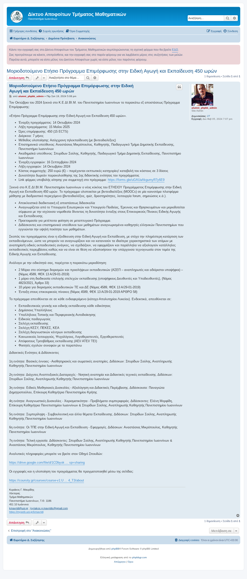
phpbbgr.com (139, 557)
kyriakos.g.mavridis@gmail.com (49, 508)
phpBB (115, 548)
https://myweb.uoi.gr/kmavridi (26, 511)
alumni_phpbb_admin (204, 107)
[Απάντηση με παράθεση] (179, 87)
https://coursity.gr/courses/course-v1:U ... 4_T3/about (46, 480)
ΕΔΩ (175, 49)
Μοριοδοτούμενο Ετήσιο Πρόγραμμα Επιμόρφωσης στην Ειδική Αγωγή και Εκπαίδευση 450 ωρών (112, 71)
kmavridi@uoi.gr (18, 508)
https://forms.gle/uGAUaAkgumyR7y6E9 (136, 180)
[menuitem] (51, 31)
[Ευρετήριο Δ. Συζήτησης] (18, 15)
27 (208, 116)
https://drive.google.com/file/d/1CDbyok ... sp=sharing (47, 462)
